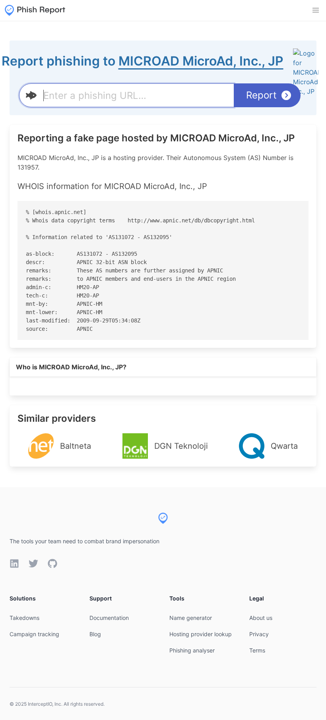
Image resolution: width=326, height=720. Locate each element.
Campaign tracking (34, 634)
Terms (257, 650)
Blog (95, 634)
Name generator (190, 617)
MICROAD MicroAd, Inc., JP (200, 61)
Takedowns (24, 617)
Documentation (109, 617)
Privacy (259, 634)
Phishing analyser (192, 650)
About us (260, 617)
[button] (315, 10)
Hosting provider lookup (200, 634)
